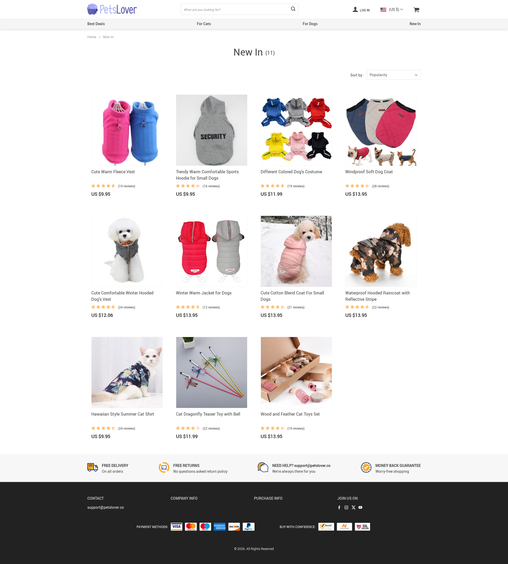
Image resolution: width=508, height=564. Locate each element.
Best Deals (96, 23)
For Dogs (310, 23)
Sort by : (357, 75)
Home (91, 36)
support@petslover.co (105, 507)
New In (415, 23)
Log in (364, 10)
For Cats (204, 23)
